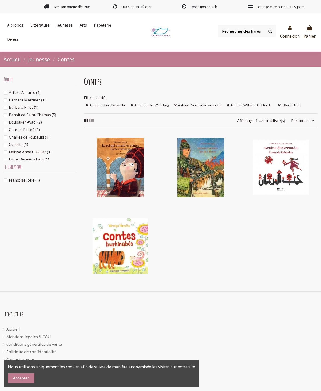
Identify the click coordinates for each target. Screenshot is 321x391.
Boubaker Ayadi (25, 122)
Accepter (21, 378)
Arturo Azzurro (25, 92)
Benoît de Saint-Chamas (32, 114)
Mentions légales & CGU (28, 336)
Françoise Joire (24, 180)
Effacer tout (291, 105)
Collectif (18, 144)
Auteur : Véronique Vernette (199, 105)
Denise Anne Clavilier (30, 152)
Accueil (13, 329)
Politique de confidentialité (31, 351)
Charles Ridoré (24, 129)
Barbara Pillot (23, 107)
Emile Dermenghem (29, 159)
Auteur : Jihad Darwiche (107, 105)
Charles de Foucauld (29, 137)
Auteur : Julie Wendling (151, 105)
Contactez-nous (20, 359)
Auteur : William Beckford (249, 105)
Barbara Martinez (27, 100)
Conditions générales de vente (34, 344)
